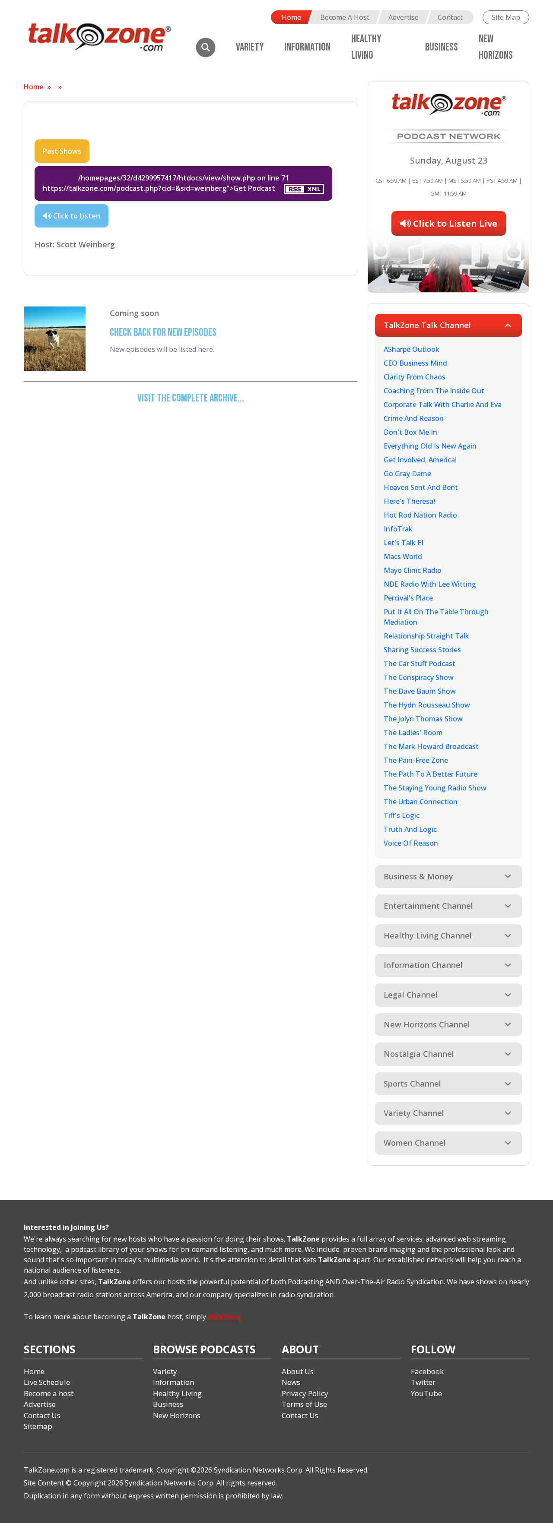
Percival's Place (408, 598)
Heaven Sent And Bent (421, 487)
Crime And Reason (414, 418)
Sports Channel (412, 1083)
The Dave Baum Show (420, 691)
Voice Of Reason (411, 843)
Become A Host (344, 17)
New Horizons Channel (427, 1024)
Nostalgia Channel (419, 1054)
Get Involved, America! (420, 459)
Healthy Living (177, 1393)
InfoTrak (398, 529)
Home (291, 17)
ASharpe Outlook (411, 349)
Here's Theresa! (409, 501)
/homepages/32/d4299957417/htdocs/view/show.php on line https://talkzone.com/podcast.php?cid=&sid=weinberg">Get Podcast (166, 183)
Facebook (427, 1371)
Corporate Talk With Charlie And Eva (443, 404)
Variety (250, 47)
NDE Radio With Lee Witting (430, 584)
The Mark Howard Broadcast (431, 746)
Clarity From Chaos (414, 377)
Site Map (506, 17)
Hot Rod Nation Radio (420, 515)
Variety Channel (414, 1113)
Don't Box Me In (410, 432)
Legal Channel (411, 994)
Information (307, 47)
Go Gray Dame (407, 473)
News (291, 1382)
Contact (450, 17)
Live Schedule (47, 1382)
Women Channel (415, 1143)
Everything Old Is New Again (430, 446)
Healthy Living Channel (428, 935)
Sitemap (38, 1426)
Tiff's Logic (402, 815)
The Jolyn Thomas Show (423, 719)
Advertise (403, 17)
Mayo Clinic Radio (413, 570)
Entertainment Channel (428, 906)
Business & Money (418, 876)
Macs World (403, 556)
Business (441, 47)
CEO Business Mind (415, 363)
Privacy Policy (305, 1393)
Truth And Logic (410, 829)
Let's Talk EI (403, 542)
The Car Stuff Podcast (419, 663)
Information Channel (423, 965)
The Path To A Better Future (430, 774)
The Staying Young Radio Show (435, 788)
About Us (298, 1371)
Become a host (48, 1393)
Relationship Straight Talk (426, 636)
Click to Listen (75, 216)
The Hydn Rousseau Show (427, 705)
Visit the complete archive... (190, 398)
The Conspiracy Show (419, 677)
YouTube (426, 1393)
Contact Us (42, 1415)
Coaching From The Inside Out (434, 390)
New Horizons (176, 1415)
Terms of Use (304, 1404)
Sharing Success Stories (422, 649)
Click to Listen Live (454, 223)
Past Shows (62, 151)
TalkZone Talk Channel (427, 325)
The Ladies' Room (413, 732)
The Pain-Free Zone (416, 760)
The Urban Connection (421, 801)
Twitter (423, 1382)
